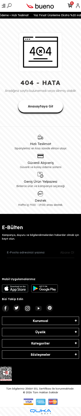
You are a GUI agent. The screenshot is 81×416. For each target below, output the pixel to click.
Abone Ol (67, 252)
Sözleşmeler (40, 355)
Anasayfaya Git (40, 106)
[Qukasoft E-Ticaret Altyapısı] (40, 411)
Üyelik (40, 332)
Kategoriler (40, 343)
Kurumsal (40, 321)
